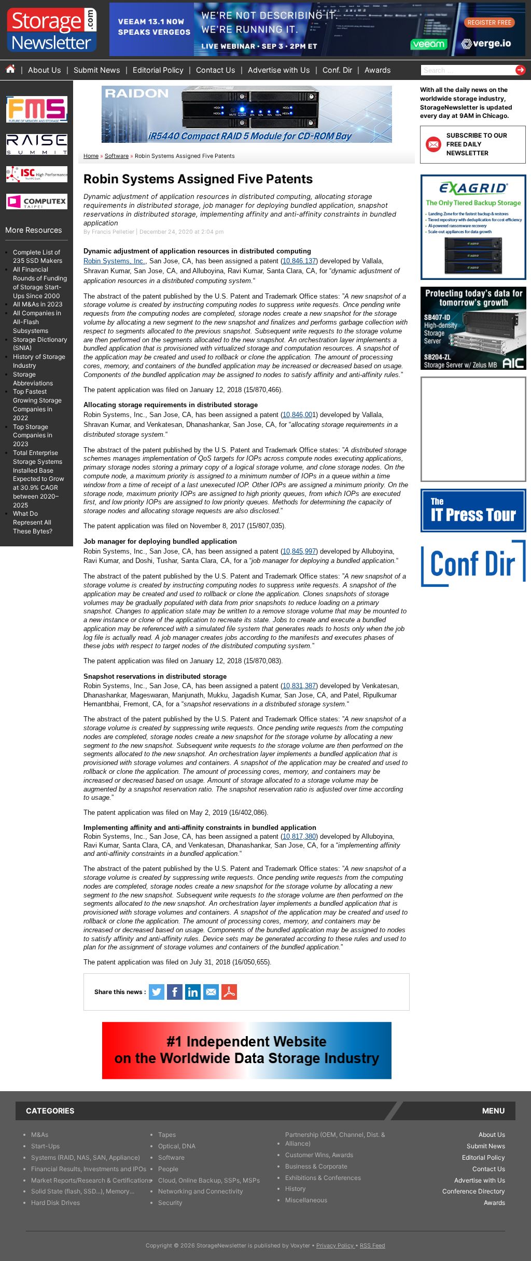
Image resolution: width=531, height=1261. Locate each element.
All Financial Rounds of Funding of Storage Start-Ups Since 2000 (40, 282)
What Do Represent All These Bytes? (32, 522)
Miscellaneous (306, 1200)
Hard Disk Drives (55, 1202)
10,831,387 (299, 686)
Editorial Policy (158, 69)
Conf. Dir (337, 69)
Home (91, 156)
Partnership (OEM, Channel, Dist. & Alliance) (335, 1139)
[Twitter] (156, 992)
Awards (378, 69)
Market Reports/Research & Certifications (91, 1180)
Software (117, 156)
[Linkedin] (193, 992)
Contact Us (215, 69)
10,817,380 (299, 836)
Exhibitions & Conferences (323, 1178)
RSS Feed (372, 1245)
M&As (39, 1134)
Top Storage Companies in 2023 (32, 435)
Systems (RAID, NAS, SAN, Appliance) (85, 1157)
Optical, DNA (176, 1146)
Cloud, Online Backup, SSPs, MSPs (209, 1180)
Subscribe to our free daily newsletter (476, 144)
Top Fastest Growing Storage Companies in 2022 (37, 404)
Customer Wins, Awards (319, 1155)
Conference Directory (473, 1191)
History (295, 1188)
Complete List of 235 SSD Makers (37, 256)
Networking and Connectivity (200, 1191)
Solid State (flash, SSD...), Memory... (82, 1191)
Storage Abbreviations (33, 378)
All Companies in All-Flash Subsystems (37, 321)
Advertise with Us (279, 69)
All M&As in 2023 (38, 304)
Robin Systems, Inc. (114, 261)
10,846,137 (299, 261)
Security (170, 1202)
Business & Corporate (316, 1166)
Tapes (167, 1134)
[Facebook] (175, 992)
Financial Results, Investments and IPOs (88, 1169)
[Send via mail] (211, 992)
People (168, 1169)
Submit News (97, 69)
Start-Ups (45, 1146)
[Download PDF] (229, 992)
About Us (44, 69)
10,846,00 (297, 415)
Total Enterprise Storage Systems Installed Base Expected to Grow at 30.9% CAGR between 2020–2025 (38, 479)
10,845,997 (299, 551)
